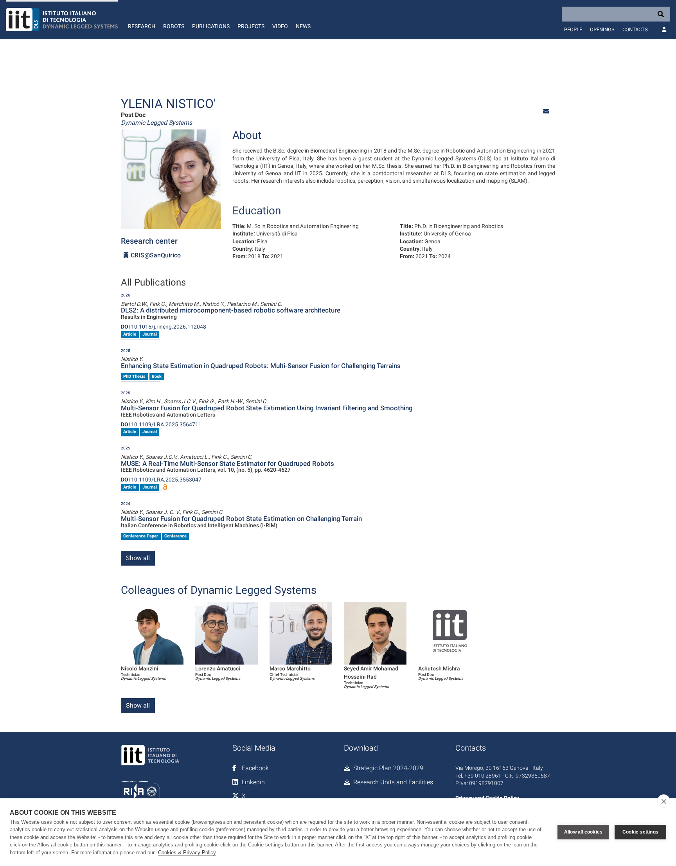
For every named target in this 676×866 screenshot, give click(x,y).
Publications (211, 26)
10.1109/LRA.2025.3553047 (161, 479)
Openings (602, 29)
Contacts (635, 29)
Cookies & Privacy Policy (187, 852)
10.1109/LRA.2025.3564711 (161, 424)
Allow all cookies (583, 832)
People (573, 29)
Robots (173, 26)
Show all (138, 558)
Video (280, 26)
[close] (663, 801)
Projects (250, 26)
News (303, 26)
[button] (546, 111)
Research (141, 26)
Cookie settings (640, 832)
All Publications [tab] (153, 283)
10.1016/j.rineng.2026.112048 (163, 326)
